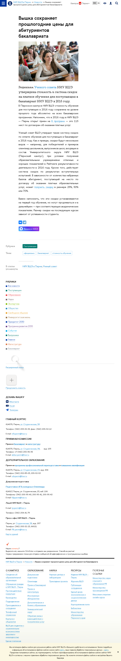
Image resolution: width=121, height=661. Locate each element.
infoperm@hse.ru (19, 433)
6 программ (58, 121)
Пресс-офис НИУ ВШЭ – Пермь (20, 518)
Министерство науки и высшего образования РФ (102, 581)
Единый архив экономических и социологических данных (78, 596)
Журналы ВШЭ (77, 581)
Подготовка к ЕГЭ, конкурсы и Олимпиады (25, 486)
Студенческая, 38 (24, 523)
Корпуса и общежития (11, 620)
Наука (53, 570)
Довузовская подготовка (17, 481)
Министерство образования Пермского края (78, 615)
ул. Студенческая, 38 (30, 424)
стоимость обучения (61, 253)
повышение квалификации (72, 465)
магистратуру (33, 444)
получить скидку (43, 187)
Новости (28, 561)
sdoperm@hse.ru (19, 476)
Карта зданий (12, 534)
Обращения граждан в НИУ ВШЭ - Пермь (15, 585)
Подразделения (12, 601)
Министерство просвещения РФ (100, 589)
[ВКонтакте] (20, 222)
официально (29, 253)
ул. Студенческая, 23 (30, 470)
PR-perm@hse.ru (19, 529)
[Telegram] (24, 222)
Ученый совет (50, 266)
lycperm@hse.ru (19, 508)
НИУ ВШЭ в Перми (32, 266)
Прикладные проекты (58, 581)
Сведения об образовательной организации (13, 577)
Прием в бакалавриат (36, 585)
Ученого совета (45, 87)
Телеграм (13, 410)
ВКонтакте (14, 401)
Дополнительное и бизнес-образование (36, 604)
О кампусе (12, 570)
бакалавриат (19, 444)
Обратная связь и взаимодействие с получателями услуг (35, 619)
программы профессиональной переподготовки (37, 465)
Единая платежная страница (13, 642)
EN (99, 3)
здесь (62, 650)
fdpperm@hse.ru (19, 497)
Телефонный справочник (11, 613)
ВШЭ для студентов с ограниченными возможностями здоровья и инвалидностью (15, 631)
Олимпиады (32, 581)
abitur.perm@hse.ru (20, 455)
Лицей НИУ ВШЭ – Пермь (18, 502)
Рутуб (12, 406)
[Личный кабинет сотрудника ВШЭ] (110, 3)
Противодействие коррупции (14, 592)
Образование (35, 570)
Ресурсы (76, 570)
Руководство (11, 597)
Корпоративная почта (80, 604)
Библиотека (76, 608)
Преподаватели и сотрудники (13, 606)
